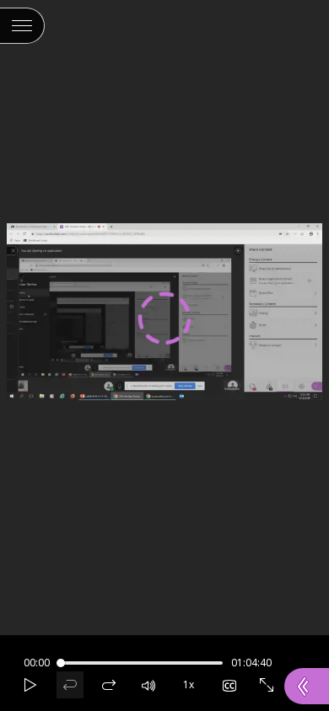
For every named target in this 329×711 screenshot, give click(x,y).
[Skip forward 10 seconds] (108, 684)
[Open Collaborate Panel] (306, 686)
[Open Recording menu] (22, 26)
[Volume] (148, 684)
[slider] (60, 663)
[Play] (30, 684)
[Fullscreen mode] (266, 684)
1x (184, 681)
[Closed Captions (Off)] (229, 684)
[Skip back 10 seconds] (70, 684)
